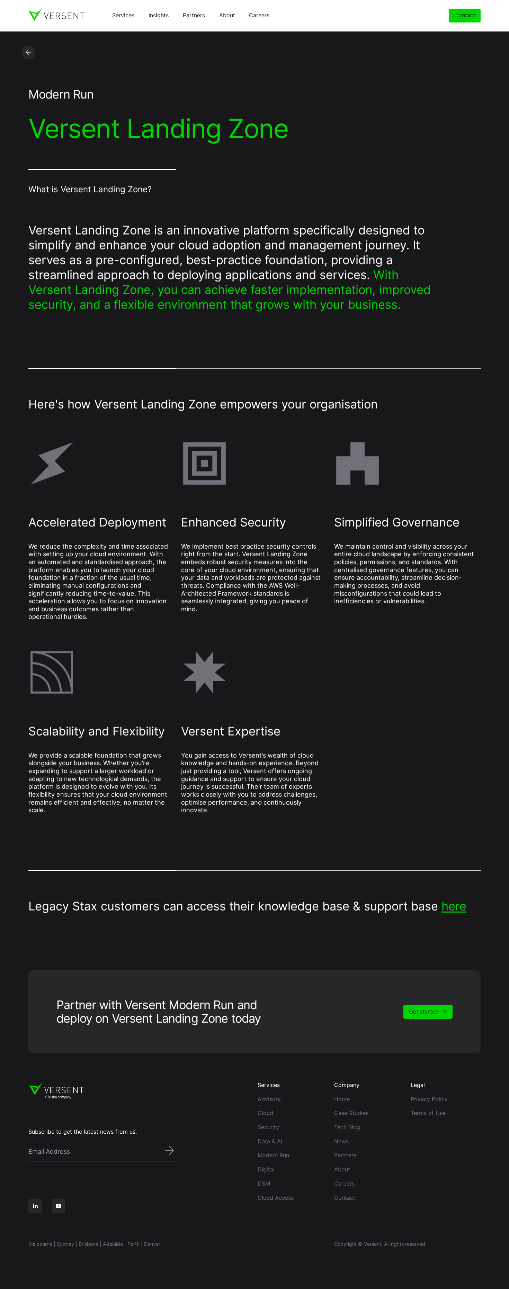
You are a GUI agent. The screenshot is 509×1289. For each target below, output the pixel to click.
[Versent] (56, 14)
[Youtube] (58, 1206)
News (341, 1141)
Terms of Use (428, 1112)
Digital (266, 1169)
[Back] (28, 52)
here (453, 906)
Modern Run (273, 1155)
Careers (344, 1183)
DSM (264, 1183)
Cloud (265, 1112)
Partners (345, 1155)
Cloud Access (276, 1197)
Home (342, 1099)
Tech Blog (347, 1127)
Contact (464, 15)
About (342, 1169)
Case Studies (351, 1112)
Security (268, 1127)
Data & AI (270, 1141)
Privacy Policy (429, 1099)
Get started (424, 1011)
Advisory (269, 1099)
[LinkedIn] (35, 1206)
